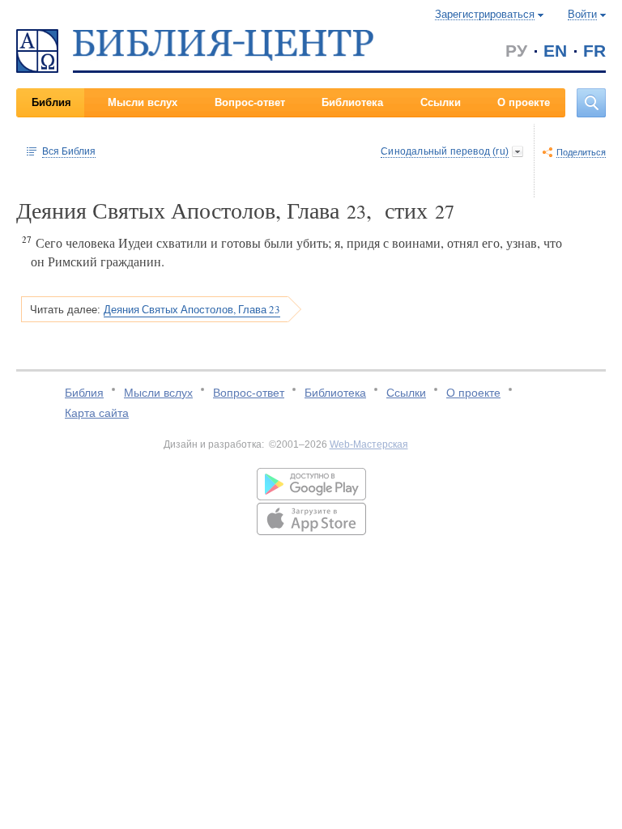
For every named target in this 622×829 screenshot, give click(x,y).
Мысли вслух (142, 102)
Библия (51, 102)
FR (594, 50)
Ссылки (440, 102)
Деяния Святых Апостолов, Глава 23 (192, 309)
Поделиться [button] (581, 152)
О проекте (523, 102)
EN (555, 50)
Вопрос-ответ (250, 102)
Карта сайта (97, 412)
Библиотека (352, 102)
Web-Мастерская (369, 444)
